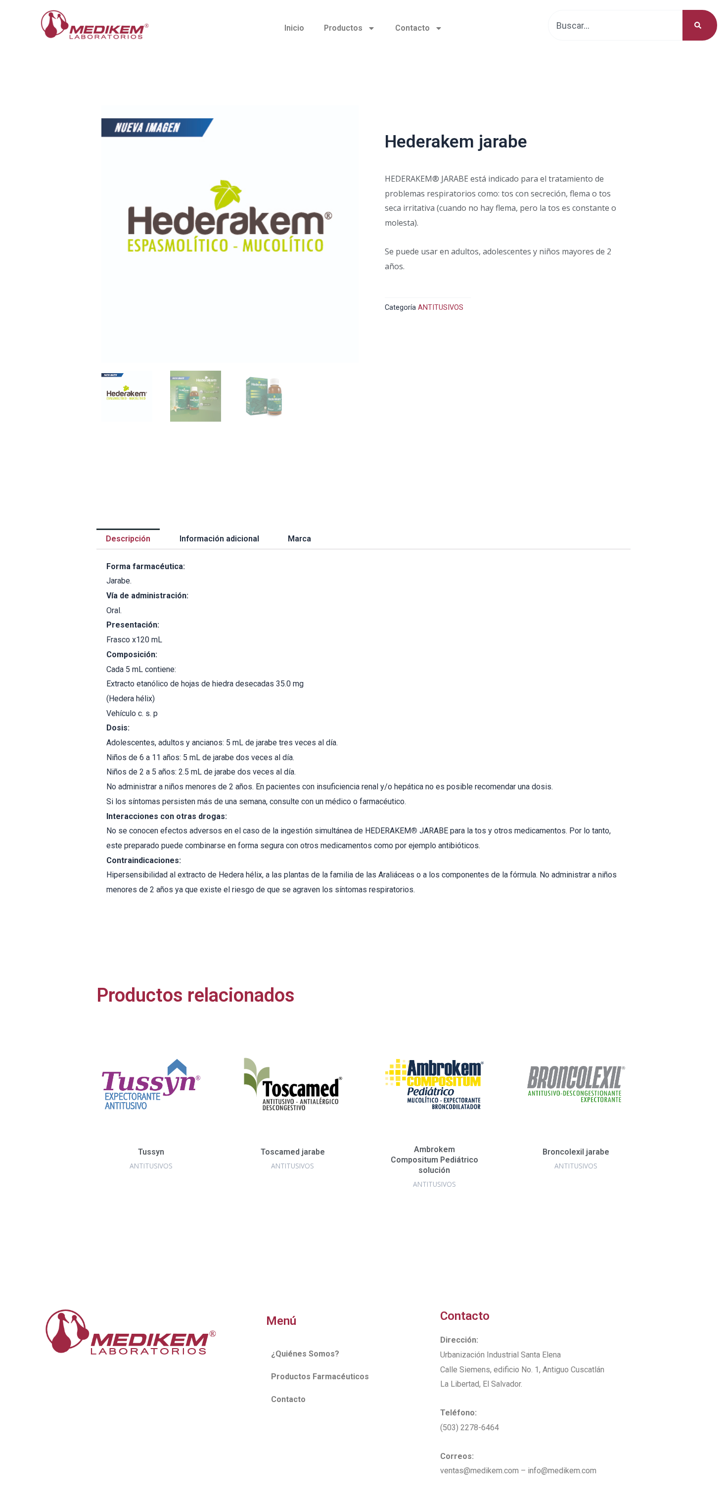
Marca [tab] (299, 538)
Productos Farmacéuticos (320, 1376)
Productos (343, 28)
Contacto (412, 28)
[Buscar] (699, 25)
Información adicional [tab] (219, 538)
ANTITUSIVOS (440, 307)
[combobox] (615, 25)
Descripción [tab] (128, 538)
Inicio (294, 28)
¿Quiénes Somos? (305, 1353)
